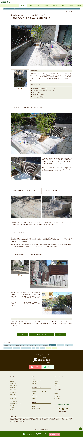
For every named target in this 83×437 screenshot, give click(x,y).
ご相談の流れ (56, 393)
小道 (33, 347)
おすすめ (54, 347)
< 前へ (22, 334)
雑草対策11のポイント (36, 379)
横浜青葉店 (56, 381)
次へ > (60, 334)
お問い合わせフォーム (58, 396)
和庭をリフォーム (20, 345)
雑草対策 (12, 345)
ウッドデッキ (61, 345)
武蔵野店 (55, 383)
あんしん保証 (34, 395)
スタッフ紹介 (34, 396)
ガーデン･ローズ (8, 347)
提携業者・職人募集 (36, 408)
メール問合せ (36, 366)
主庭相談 (6, 345)
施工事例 (4, 8)
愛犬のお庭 (37, 345)
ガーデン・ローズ (14, 396)
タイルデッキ (53, 345)
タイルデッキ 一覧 (11, 8)
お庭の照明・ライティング (15, 403)
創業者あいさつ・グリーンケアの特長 (39, 391)
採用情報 (34, 406)
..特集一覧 (34, 383)
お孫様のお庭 (45, 345)
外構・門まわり (29, 345)
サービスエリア (57, 385)
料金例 (55, 395)
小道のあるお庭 (13, 401)
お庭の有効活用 (35, 381)
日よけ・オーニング (26, 347)
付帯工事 (42, 347)
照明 (37, 347)
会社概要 (34, 398)
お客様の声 (34, 393)
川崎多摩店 (56, 379)
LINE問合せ (48, 366)
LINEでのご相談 (57, 398)
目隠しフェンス (69, 345)
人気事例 (48, 347)
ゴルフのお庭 (17, 347)
